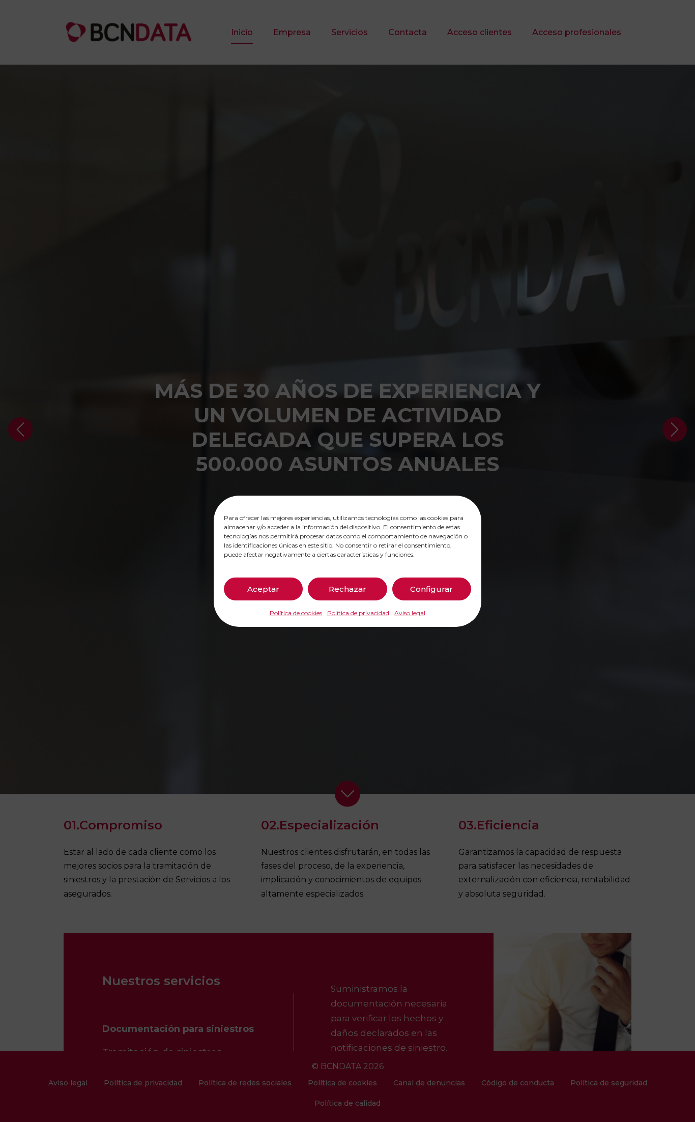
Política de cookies (296, 612)
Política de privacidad (358, 612)
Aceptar (263, 588)
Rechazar (347, 588)
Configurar (431, 588)
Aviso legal (409, 612)
